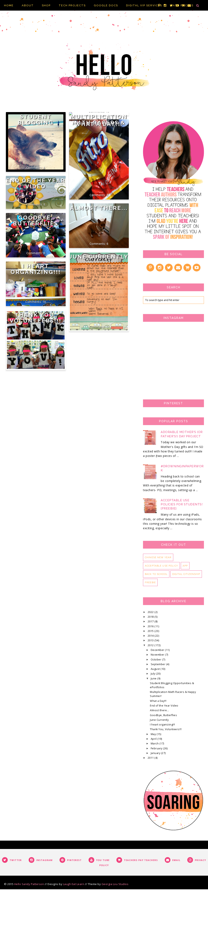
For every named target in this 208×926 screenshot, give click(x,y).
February (157, 748)
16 (44, 302)
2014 (151, 635)
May (154, 734)
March (155, 743)
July (153, 673)
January (156, 753)
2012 (151, 645)
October (156, 659)
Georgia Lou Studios (115, 884)
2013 (151, 640)
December (158, 650)
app (185, 565)
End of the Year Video (35, 183)
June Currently (99, 257)
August (156, 669)
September (158, 664)
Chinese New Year (158, 557)
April (154, 739)
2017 (151, 621)
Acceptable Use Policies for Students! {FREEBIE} (182, 504)
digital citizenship (186, 574)
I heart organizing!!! (36, 269)
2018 (151, 616)
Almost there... (99, 208)
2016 (151, 626)
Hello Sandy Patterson (29, 884)
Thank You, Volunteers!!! (36, 318)
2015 (151, 631)
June (154, 678)
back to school (156, 574)
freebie (150, 582)
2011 (151, 758)
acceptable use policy (161, 565)
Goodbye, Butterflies (35, 220)
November (158, 654)
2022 (151, 612)
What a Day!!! (99, 124)
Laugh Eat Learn (73, 884)
